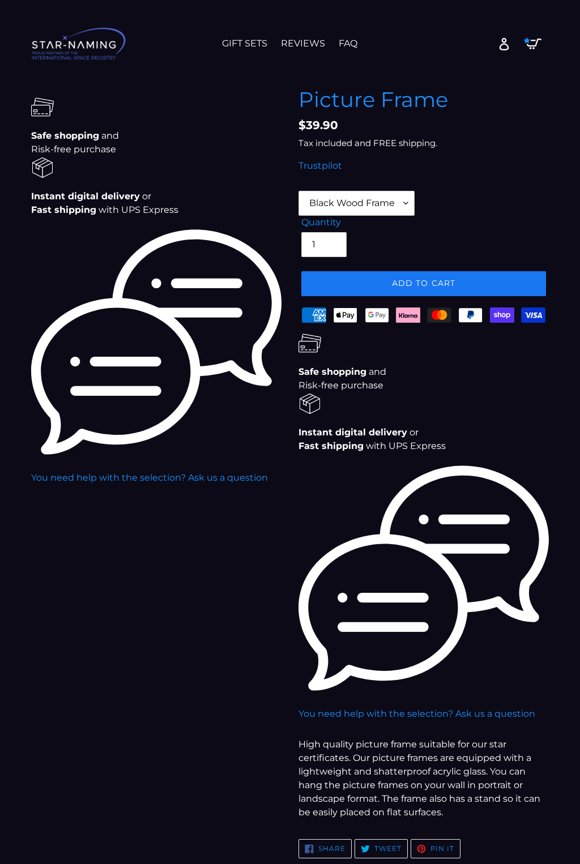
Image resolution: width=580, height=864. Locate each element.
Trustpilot (320, 165)
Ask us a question (228, 477)
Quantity (321, 222)
